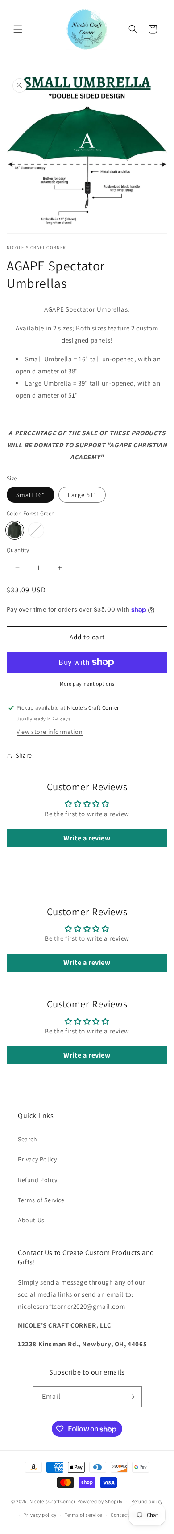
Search (27, 1139)
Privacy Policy (37, 1159)
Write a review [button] (86, 838)
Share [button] (24, 755)
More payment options (87, 683)
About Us (31, 1220)
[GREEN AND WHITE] (36, 530)
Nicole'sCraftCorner (52, 1501)
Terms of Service (41, 1200)
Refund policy (147, 1501)
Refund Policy (38, 1180)
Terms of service (83, 1515)
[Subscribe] (131, 1396)
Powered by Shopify (100, 1501)
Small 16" (30, 495)
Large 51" (82, 495)
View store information (50, 732)
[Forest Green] (15, 530)
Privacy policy (39, 1515)
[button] (18, 29)
